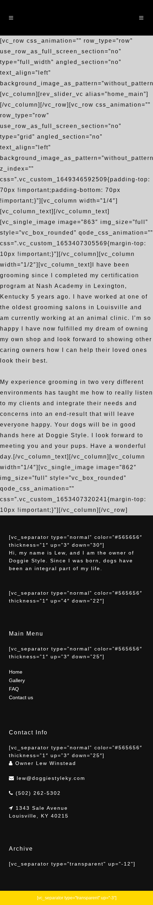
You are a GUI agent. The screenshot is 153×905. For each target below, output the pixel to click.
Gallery (17, 680)
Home (15, 671)
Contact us (21, 697)
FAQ (14, 688)
